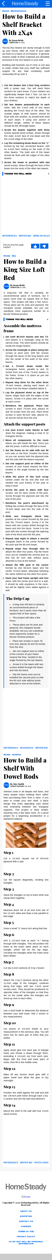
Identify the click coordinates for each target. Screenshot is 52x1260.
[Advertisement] (26, 206)
